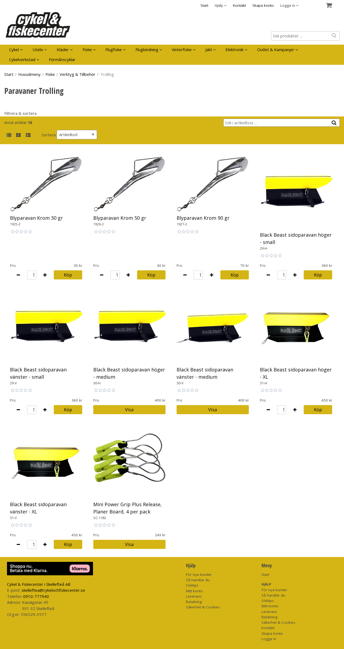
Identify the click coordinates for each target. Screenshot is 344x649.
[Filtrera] (334, 123)
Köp (68, 275)
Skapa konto (263, 5)
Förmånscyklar (62, 59)
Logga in (268, 638)
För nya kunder (199, 574)
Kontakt (239, 5)
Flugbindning (146, 49)
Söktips (192, 585)
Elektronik (234, 49)
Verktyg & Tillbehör (77, 74)
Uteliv (38, 49)
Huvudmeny (29, 74)
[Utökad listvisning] (28, 135)
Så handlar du (198, 579)
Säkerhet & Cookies (203, 607)
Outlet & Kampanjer (275, 49)
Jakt (208, 49)
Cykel (14, 49)
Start (204, 5)
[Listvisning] (8, 135)
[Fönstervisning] (18, 135)
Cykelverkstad (22, 59)
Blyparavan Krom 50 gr (119, 218)
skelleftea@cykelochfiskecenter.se (53, 590)
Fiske (87, 49)
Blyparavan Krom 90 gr (203, 218)
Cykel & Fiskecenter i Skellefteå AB (38, 584)
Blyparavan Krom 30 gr (36, 218)
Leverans (194, 596)
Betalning (194, 601)
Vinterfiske (182, 49)
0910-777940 (36, 596)
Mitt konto (194, 590)
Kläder (63, 49)
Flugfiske (113, 49)
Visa (129, 409)
